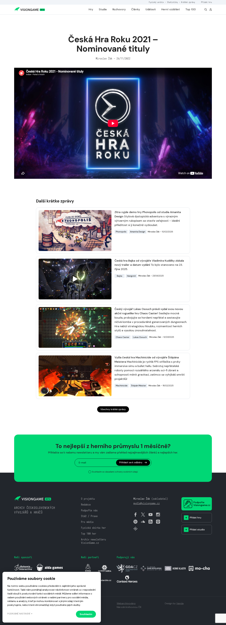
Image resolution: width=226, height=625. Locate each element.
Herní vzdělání (170, 9)
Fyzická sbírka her (93, 527)
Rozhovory (119, 9)
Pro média (87, 522)
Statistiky (172, 2)
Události (151, 9)
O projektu (88, 498)
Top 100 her (88, 533)
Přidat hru (206, 2)
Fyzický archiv (156, 2)
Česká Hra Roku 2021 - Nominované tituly (50, 19)
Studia (103, 9)
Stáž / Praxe (89, 516)
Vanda (180, 603)
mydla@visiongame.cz (146, 503)
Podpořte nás (89, 510)
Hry (91, 9)
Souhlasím (86, 614)
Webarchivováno (126, 603)
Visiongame (19, 19)
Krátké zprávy (188, 2)
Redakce (86, 504)
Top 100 (190, 9)
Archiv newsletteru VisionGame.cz (93, 541)
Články (135, 9)
